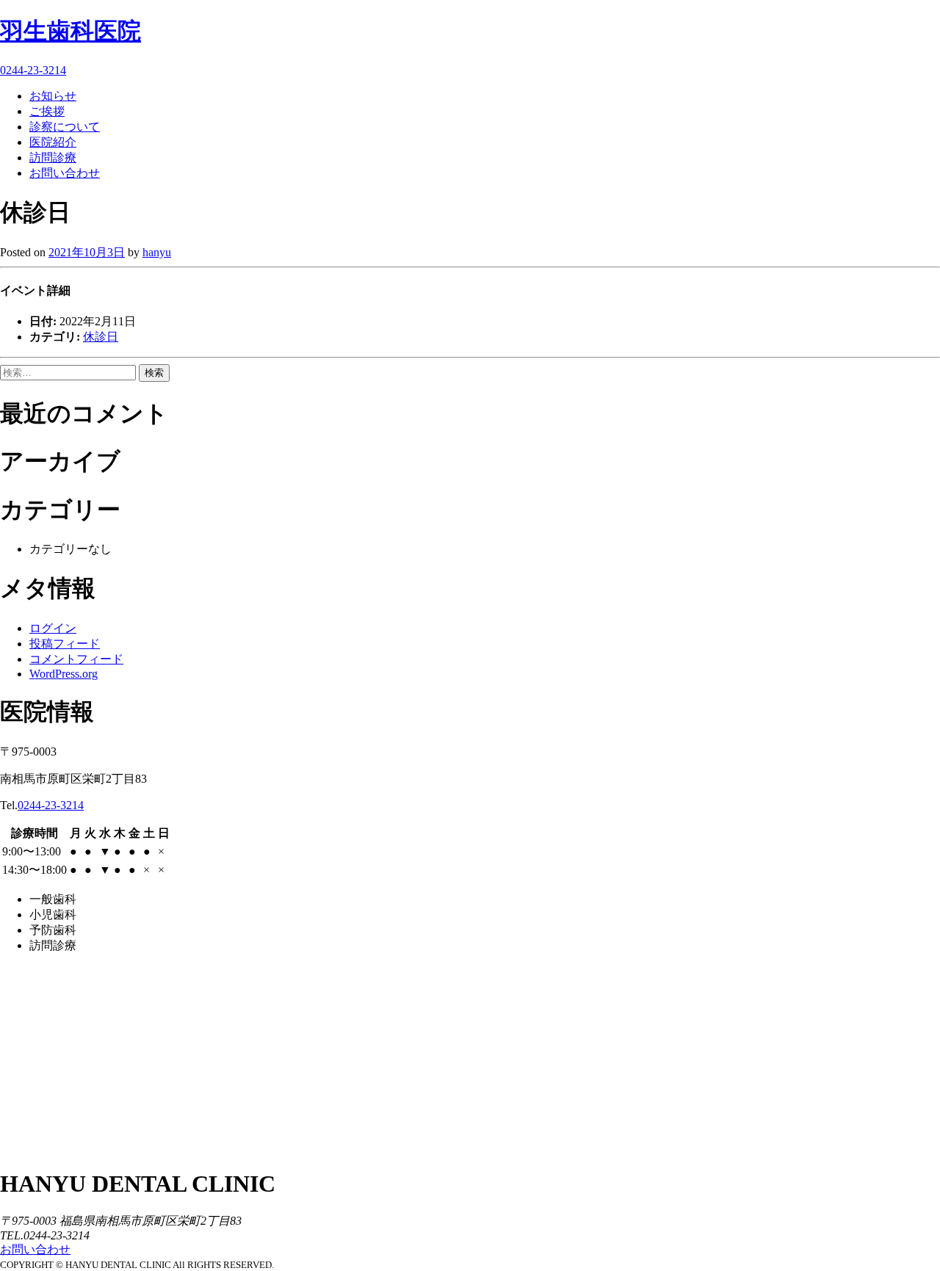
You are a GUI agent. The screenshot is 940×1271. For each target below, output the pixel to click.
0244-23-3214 (33, 70)
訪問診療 (52, 157)
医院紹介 (52, 142)
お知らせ (52, 96)
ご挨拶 (47, 111)
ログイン (52, 628)
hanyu (156, 252)
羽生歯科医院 (70, 31)
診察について (64, 126)
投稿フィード (64, 643)
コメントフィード (76, 659)
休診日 (100, 336)
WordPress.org (63, 673)
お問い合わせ (64, 173)
